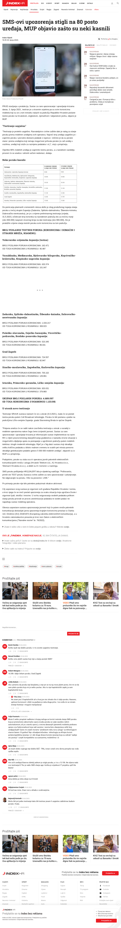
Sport (57, 3)
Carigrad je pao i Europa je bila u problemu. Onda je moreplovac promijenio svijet (102, 100)
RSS (81, 900)
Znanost (80, 10)
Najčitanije (24, 10)
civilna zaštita (18, 566)
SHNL (24, 897)
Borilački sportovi (28, 904)
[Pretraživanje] (117, 3)
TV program (84, 889)
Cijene (81, 3)
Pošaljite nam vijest (106, 900)
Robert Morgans (14, 671)
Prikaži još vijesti (101, 111)
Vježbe (62, 897)
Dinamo (24, 889)
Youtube (106, 889)
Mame (43, 900)
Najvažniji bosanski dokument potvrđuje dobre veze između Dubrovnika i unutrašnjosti (101, 88)
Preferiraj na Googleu (109, 39)
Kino (81, 893)
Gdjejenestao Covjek (16, 787)
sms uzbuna (46, 566)
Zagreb (56, 10)
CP (5, 718)
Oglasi (74, 3)
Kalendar (88, 10)
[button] (5, 590)
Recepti (63, 889)
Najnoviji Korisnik (15, 798)
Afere (96, 10)
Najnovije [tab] (90, 45)
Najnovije (14, 10)
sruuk (58, 566)
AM (4, 747)
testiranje (33, 566)
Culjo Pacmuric (14, 716)
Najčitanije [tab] (102, 45)
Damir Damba (13, 645)
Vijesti (49, 3)
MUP (6, 566)
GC (5, 789)
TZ (12, 696)
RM (4, 672)
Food (43, 897)
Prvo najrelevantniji (25, 640)
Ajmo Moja (12, 746)
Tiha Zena (17, 697)
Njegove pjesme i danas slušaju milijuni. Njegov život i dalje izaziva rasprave (103, 55)
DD (5, 646)
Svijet (42, 10)
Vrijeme (82, 897)
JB (5, 683)
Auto (42, 904)
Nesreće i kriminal (68, 10)
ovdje (58, 541)
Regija (49, 10)
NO (4, 657)
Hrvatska (34, 10)
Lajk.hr (62, 893)
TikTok (105, 897)
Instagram (106, 893)
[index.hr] (15, 3)
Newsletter (103, 904)
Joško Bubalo (13, 682)
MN (4, 761)
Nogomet (25, 886)
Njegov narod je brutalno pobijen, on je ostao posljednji (104, 78)
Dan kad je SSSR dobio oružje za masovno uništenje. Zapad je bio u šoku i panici (103, 67)
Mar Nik (11, 760)
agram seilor (13, 776)
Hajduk (24, 893)
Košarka (25, 900)
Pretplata (34, 3)
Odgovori (63, 900)
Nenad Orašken (14, 656)
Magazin (44, 882)
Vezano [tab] (113, 45)
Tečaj (82, 886)
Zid (42, 3)
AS (5, 777)
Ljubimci (44, 893)
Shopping (44, 886)
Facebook (106, 886)
